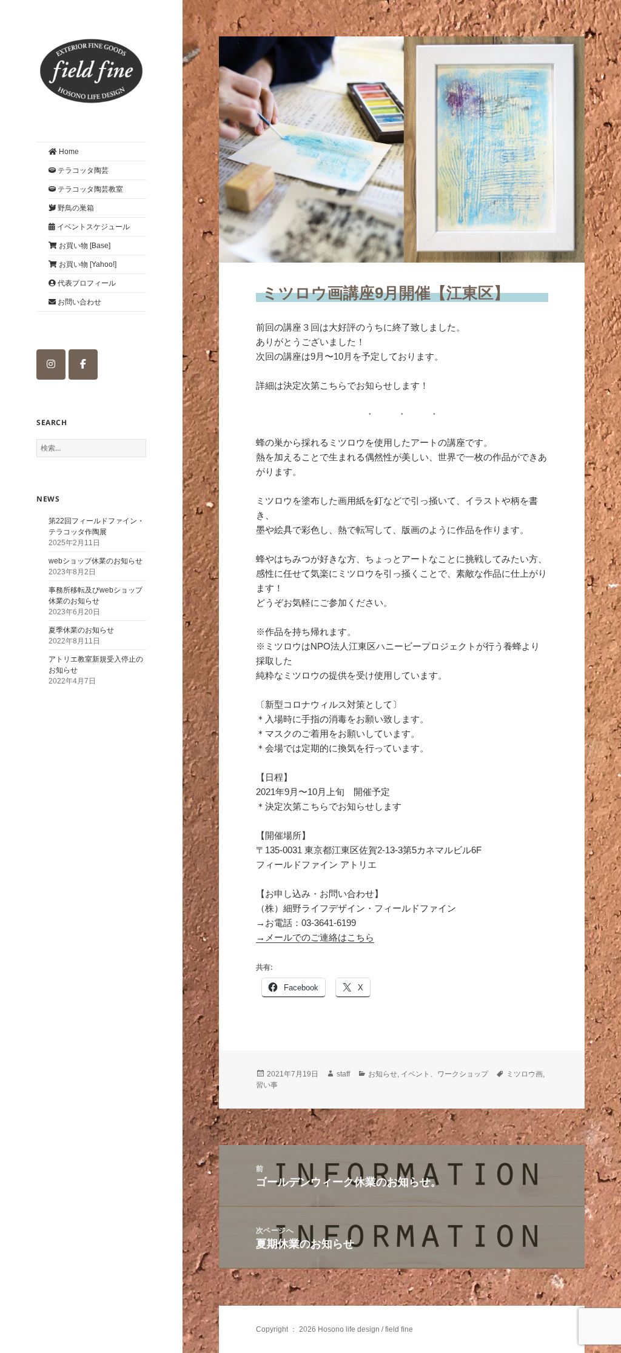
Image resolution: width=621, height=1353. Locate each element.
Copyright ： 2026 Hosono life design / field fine (334, 1329)
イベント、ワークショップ (444, 1074)
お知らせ (382, 1074)
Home (68, 151)
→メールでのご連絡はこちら (315, 937)
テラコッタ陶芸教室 (89, 189)
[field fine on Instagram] (50, 364)
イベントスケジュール (92, 227)
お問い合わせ (78, 302)
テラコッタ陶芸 (82, 170)
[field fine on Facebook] (83, 364)
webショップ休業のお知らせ (96, 561)
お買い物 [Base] (83, 245)
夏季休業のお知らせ (81, 630)
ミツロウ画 (524, 1074)
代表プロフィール (86, 283)
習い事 (267, 1085)
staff (343, 1074)
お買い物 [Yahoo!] (86, 264)
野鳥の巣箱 (75, 208)
